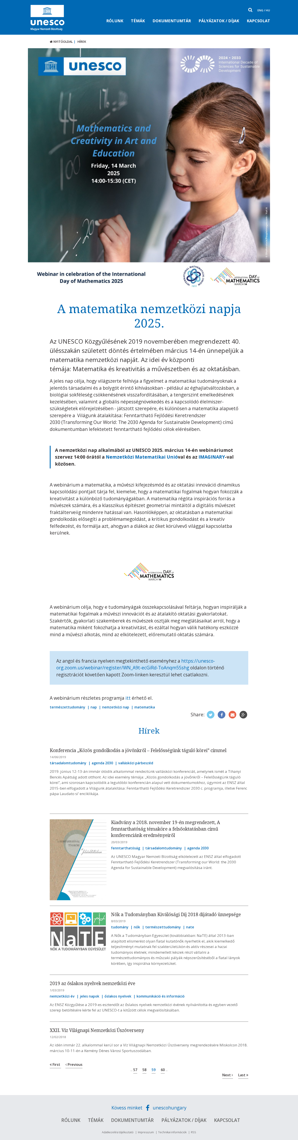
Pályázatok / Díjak (219, 20)
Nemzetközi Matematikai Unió (142, 457)
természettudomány (67, 707)
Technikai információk (172, 1132)
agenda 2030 (102, 763)
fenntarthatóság (125, 848)
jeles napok (89, 996)
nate (190, 927)
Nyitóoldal (63, 41)
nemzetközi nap (115, 707)
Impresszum (146, 1132)
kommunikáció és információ (161, 996)
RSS (193, 1132)
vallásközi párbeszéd (135, 763)
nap (94, 707)
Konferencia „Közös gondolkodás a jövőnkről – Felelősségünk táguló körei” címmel (138, 750)
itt (128, 698)
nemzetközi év (62, 996)
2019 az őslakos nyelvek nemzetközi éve (92, 983)
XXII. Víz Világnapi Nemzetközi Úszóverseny (97, 1030)
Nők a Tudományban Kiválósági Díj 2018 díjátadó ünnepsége (176, 914)
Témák (138, 20)
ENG (260, 10)
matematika (144, 707)
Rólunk (114, 20)
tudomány (119, 927)
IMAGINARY (212, 457)
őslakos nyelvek (117, 996)
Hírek (81, 41)
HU (268, 10)
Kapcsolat (258, 20)
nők (137, 927)
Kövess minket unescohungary (149, 1108)
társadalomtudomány (68, 763)
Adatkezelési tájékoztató (118, 1132)
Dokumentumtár (171, 20)
